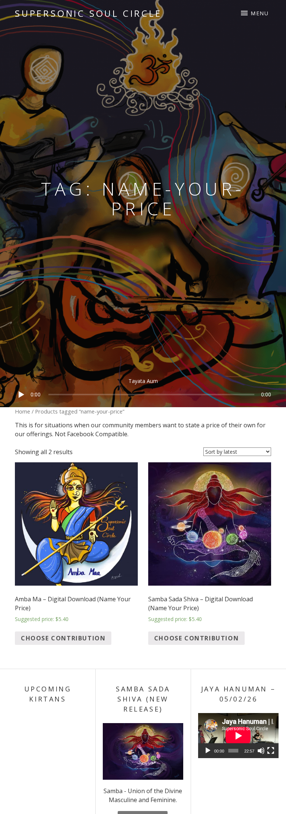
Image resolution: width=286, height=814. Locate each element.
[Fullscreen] (270, 750)
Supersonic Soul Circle (88, 13)
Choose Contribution (63, 638)
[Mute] (261, 750)
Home (22, 411)
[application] (143, 388)
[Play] (18, 404)
